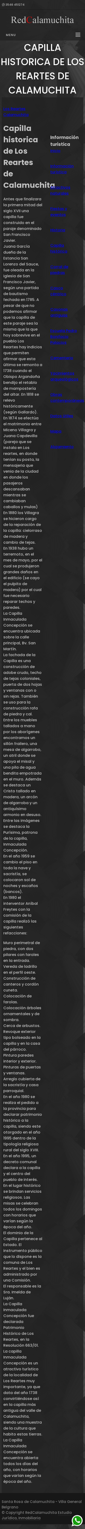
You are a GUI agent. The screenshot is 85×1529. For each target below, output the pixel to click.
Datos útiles (61, 416)
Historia (57, 230)
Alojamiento (62, 446)
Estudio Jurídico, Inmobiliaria (37, 1515)
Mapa (55, 431)
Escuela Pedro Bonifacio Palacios (63, 336)
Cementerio (61, 358)
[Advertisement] (65, 117)
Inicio (55, 150)
